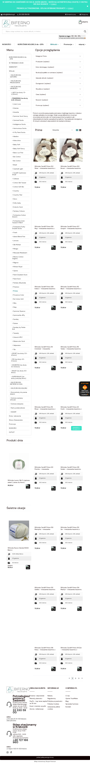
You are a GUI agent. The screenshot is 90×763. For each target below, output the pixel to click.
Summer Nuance (19, 311)
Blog (67, 701)
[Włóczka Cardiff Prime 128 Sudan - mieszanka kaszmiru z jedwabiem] (71, 451)
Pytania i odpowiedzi (37, 696)
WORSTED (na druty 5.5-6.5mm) (19, 366)
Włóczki (11, 71)
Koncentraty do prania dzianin (18, 393)
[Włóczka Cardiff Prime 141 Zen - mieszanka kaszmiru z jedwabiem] (71, 631)
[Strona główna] (16, 23)
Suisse (15, 323)
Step (15, 307)
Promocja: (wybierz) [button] (42, 105)
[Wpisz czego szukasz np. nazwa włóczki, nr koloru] (85, 31)
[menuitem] (8, 44)
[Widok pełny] (80, 130)
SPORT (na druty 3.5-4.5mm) (19, 354)
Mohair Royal (17, 267)
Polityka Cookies (53, 704)
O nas (68, 696)
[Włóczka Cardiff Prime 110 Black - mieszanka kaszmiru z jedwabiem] (71, 270)
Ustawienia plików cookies (54, 708)
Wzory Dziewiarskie (16, 420)
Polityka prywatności (55, 701)
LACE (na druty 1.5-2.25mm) (18, 93)
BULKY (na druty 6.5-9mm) (19, 372)
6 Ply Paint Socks (19, 132)
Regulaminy (52, 698)
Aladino (16, 136)
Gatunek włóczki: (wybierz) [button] (44, 78)
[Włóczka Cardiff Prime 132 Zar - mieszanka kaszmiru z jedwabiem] (71, 511)
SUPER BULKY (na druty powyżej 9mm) (18, 377)
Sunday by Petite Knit (18, 328)
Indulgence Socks (19, 124)
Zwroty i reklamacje (36, 709)
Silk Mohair (17, 245)
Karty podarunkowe (18, 408)
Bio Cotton (17, 157)
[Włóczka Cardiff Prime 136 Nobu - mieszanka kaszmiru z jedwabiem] (45, 631)
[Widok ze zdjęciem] (77, 130)
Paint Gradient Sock (20, 275)
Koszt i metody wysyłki (38, 706)
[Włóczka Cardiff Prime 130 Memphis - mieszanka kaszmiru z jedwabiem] (45, 511)
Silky (14, 303)
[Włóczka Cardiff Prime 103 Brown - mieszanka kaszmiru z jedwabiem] (71, 150)
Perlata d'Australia (19, 283)
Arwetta (16, 112)
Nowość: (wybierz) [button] (42, 100)
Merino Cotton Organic (17, 258)
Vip (14, 349)
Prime (15, 291)
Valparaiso (17, 345)
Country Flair (17, 195)
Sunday (16, 319)
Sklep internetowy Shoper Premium (45, 761)
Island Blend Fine (19, 237)
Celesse (16, 179)
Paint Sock (17, 279)
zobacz (54, 4)
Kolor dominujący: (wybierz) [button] (45, 67)
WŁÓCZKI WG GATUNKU (15, 76)
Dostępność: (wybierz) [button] (43, 83)
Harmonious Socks (19, 128)
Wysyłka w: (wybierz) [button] (43, 89)
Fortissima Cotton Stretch (19, 216)
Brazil (15, 165)
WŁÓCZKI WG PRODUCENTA (15, 82)
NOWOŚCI (12, 428)
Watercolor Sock (19, 341)
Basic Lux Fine (18, 153)
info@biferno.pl (9, 14)
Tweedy (16, 333)
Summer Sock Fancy (20, 116)
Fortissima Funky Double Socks (18, 227)
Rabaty (50, 696)
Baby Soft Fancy (19, 149)
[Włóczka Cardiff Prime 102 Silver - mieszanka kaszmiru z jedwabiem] (45, 150)
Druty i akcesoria (15, 416)
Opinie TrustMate (72, 698)
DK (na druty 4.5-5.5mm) (18, 360)
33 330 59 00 (24, 14)
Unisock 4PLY (17, 337)
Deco (15, 199)
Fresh (15, 232)
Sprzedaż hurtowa (72, 704)
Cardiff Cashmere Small (19, 174)
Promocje (12, 424)
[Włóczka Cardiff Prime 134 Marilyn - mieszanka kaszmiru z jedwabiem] (71, 571)
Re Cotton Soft (18, 299)
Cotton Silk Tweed (19, 183)
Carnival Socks (18, 120)
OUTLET (12, 432)
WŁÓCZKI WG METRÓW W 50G (16, 383)
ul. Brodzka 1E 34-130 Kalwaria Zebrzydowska (16, 720)
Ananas (16, 108)
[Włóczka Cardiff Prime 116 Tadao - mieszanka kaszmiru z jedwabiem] (71, 330)
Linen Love (17, 104)
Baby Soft (16, 145)
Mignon (15, 263)
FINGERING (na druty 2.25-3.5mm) (19, 99)
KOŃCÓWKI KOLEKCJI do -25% (17, 58)
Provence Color (18, 295)
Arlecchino (17, 140)
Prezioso (16, 287)
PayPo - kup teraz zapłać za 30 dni (38, 702)
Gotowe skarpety (17, 404)
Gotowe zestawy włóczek (16, 399)
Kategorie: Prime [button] (41, 56)
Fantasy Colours (19, 211)
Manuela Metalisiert (20, 253)
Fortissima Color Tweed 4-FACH (18, 222)
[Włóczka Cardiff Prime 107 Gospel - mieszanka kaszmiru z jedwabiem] (71, 210)
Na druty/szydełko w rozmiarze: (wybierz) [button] (49, 73)
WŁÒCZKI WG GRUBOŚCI (15, 87)
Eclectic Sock (18, 207)
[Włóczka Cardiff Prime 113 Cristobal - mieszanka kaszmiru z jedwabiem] (45, 330)
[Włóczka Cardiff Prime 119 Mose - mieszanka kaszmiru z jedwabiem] (45, 390)
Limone (15, 241)
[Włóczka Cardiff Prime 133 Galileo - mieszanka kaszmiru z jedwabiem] (45, 571)
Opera (15, 271)
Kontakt (68, 707)
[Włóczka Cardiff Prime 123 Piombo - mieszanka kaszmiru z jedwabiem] (45, 451)
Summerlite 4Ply (19, 315)
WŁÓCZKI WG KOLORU (19, 388)
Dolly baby (17, 203)
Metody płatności (36, 698)
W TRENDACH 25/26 (16, 63)
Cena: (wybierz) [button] (41, 94)
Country (16, 191)
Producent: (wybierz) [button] (42, 62)
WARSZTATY (13, 67)
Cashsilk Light (18, 169)
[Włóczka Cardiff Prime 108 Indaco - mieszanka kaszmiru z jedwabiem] (45, 270)
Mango (15, 249)
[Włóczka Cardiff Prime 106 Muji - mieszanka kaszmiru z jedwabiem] (45, 210)
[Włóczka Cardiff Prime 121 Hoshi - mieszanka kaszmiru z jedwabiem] (71, 390)
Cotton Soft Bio (18, 187)
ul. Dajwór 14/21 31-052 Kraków (17, 749)
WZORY (13, 412)
